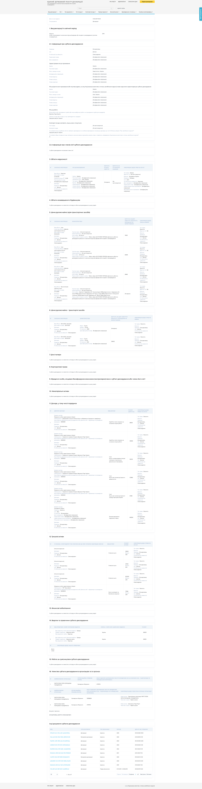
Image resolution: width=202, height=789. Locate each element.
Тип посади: (79, 12)
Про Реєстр (113, 1)
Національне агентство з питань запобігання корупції (141, 785)
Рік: (60, 12)
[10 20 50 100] (54, 774)
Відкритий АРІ (122, 1)
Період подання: (102, 12)
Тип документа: (69, 12)
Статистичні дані (132, 1)
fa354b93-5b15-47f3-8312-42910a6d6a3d (60, 745)
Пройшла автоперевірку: (145, 12)
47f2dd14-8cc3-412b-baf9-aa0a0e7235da (60, 733)
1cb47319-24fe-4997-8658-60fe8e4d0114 (59, 757)
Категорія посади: (90, 12)
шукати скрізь (121, 8)
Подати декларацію (147, 1)
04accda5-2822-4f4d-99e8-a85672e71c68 (60, 737)
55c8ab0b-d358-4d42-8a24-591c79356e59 (60, 753)
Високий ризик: (114, 12)
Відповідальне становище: (128, 12)
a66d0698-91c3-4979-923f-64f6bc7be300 (60, 760)
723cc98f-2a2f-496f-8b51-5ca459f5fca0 (59, 769)
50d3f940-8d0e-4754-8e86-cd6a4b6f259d (60, 749)
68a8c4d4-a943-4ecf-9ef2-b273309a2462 (60, 765)
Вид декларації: (52, 12)
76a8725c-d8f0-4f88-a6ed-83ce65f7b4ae (60, 740)
